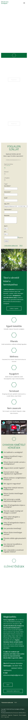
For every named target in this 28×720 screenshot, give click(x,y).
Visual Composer (14, 712)
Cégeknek (10, 715)
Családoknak (4, 715)
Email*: (6, 198)
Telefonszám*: (8, 209)
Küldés (6, 241)
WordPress (23, 712)
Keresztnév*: (7, 192)
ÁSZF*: (6, 226)
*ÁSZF (21, 245)
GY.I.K (2, 717)
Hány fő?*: (7, 204)
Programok (15, 715)
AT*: (5, 232)
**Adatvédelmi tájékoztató (11, 245)
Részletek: (6, 215)
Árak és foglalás (22, 715)
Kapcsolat (6, 717)
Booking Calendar (8, 165)
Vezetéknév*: (7, 186)
